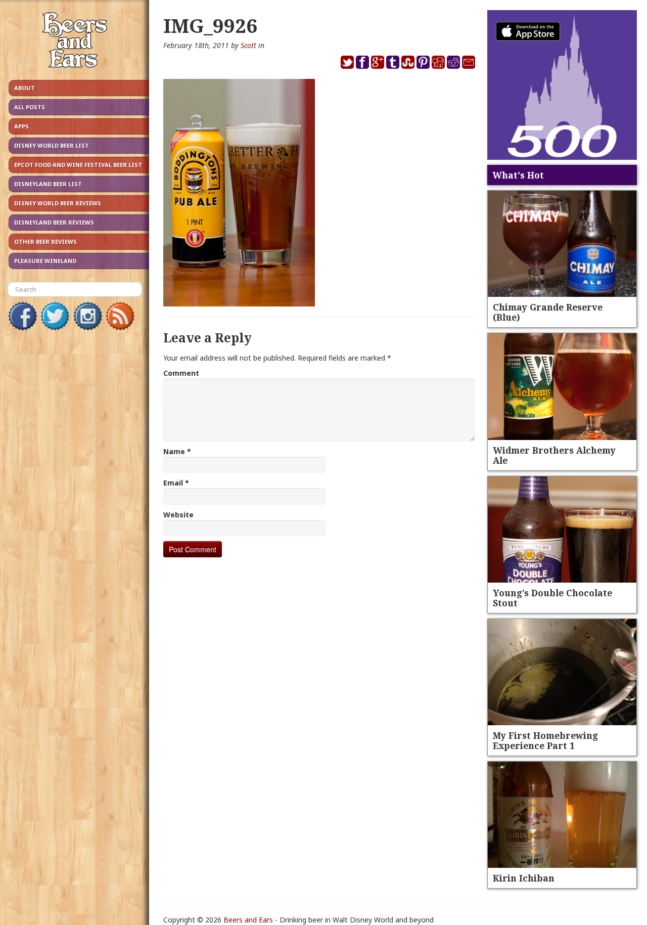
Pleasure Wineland (45, 261)
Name (177, 451)
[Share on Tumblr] (392, 61)
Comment (181, 373)
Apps (21, 126)
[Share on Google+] (377, 61)
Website (178, 514)
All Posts (29, 107)
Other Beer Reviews (45, 241)
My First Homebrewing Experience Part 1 (545, 740)
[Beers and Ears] (74, 42)
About (24, 88)
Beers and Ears (248, 919)
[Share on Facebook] (362, 61)
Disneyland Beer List (48, 184)
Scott (248, 45)
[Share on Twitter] (347, 61)
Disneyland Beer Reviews (54, 222)
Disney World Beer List (51, 145)
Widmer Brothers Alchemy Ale (554, 455)
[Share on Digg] (438, 61)
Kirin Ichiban (523, 878)
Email (176, 483)
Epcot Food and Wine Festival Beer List (78, 164)
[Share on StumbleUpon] (407, 61)
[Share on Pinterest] (423, 61)
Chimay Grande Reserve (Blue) (548, 312)
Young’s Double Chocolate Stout (552, 598)
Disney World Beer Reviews (57, 203)
